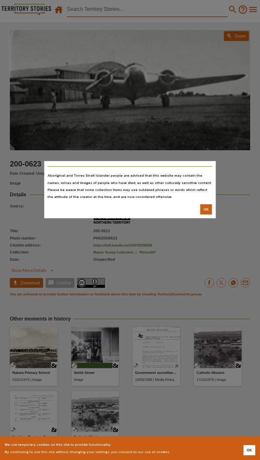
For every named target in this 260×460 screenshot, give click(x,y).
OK (206, 209)
